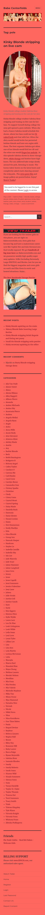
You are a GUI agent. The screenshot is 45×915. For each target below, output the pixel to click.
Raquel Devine (12, 727)
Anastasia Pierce (13, 411)
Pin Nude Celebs (10, 840)
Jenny (8, 574)
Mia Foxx (10, 681)
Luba (8, 657)
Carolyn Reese (12, 482)
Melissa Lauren (12, 672)
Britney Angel (12, 463)
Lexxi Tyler (10, 638)
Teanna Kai (11, 795)
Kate (8, 605)
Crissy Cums (11, 497)
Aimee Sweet (11, 387)
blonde (27, 197)
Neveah (9, 706)
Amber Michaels (13, 405)
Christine (10, 491)
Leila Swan (10, 632)
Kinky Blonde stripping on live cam (21, 44)
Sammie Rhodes (13, 761)
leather (6, 201)
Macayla (9, 660)
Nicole (8, 709)
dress (11, 199)
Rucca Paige (11, 752)
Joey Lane (10, 589)
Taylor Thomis (12, 792)
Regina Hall (11, 737)
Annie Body (11, 433)
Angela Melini (12, 417)
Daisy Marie (11, 506)
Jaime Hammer (12, 565)
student (28, 201)
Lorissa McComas (13, 654)
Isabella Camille (12, 549)
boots (32, 197)
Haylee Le (10, 546)
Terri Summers (12, 798)
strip (23, 201)
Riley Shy (10, 743)
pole (10, 201)
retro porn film (26, 174)
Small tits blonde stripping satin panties (23, 341)
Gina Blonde (11, 534)
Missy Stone (11, 697)
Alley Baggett (11, 396)
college (37, 197)
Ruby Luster (11, 749)
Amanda (9, 402)
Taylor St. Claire (12, 789)
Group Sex (10, 537)
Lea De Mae (11, 623)
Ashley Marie (11, 442)
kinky (34, 199)
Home (6, 879)
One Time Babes (13, 721)
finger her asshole (29, 152)
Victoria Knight (12, 813)
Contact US (8, 901)
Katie (8, 608)
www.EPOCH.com (21, 860)
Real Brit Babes (25, 840)
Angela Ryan (11, 421)
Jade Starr (10, 562)
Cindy (8, 494)
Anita (8, 427)
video (11, 204)
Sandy (8, 764)
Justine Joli (10, 599)
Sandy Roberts (12, 767)
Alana (8, 390)
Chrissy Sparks (12, 488)
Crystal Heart (11, 500)
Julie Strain (10, 595)
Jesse (8, 577)
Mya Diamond (12, 700)
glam (22, 199)
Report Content (10, 906)
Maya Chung (11, 669)
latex (38, 199)
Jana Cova (10, 571)
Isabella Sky (11, 552)
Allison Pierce (11, 399)
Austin (8, 445)
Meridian (10, 678)
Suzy (8, 783)
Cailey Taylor (11, 467)
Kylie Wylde (11, 617)
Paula (8, 724)
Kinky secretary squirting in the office (22, 344)
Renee (8, 740)
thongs (6, 204)
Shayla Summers (13, 777)
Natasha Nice (11, 703)
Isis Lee (9, 556)
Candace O (10, 470)
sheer (19, 201)
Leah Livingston (13, 626)
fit (19, 199)
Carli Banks (10, 476)
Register (7, 885)
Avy (7, 448)
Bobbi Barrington (13, 457)
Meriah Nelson (12, 675)
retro (14, 201)
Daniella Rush (12, 510)
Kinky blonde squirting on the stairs (21, 326)
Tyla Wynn (10, 810)
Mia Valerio (11, 688)
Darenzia (9, 513)
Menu (37, 8)
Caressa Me (10, 473)
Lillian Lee (10, 642)
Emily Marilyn (12, 528)
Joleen (8, 592)
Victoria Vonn (12, 816)
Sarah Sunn (11, 770)
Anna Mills (10, 430)
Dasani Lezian (12, 519)
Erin (7, 531)
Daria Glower (11, 516)
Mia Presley (11, 684)
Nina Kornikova (12, 718)
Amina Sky (10, 408)
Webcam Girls (9, 843)
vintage (16, 204)
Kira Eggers (11, 611)
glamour (28, 199)
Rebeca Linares (12, 734)
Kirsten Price (11, 614)
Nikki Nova (10, 712)
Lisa (7, 645)
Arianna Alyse (12, 439)
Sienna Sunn (11, 780)
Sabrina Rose (17, 197)
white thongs (15, 159)
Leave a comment (27, 204)
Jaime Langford (12, 568)
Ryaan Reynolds (12, 755)
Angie (8, 424)
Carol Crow (10, 479)
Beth (8, 454)
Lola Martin (11, 651)
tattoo (34, 201)
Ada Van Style (12, 384)
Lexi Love (10, 635)
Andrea (9, 414)
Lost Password (9, 895)
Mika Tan (10, 694)
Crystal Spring (12, 503)
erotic (16, 199)
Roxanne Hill (11, 746)
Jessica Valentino (13, 586)
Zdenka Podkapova (14, 823)
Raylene (9, 731)
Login (26, 190)
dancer (6, 199)
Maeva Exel (11, 663)
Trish (8, 804)
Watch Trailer (9, 180)
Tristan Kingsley (13, 807)
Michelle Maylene (13, 691)
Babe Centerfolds (15, 8)
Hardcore (10, 543)
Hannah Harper (12, 540)
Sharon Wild (11, 773)
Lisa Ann (9, 648)
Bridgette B (11, 460)
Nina (8, 715)
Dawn (8, 522)
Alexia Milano (12, 393)
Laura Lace (10, 620)
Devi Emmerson (12, 525)
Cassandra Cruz (12, 485)
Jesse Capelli (11, 580)
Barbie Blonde (12, 451)
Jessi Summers (12, 583)
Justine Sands (11, 602)
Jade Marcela (11, 559)
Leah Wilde (10, 629)
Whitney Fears (12, 820)
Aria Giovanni (11, 436)
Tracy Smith (11, 801)
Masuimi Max (11, 666)
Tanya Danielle (12, 786)
